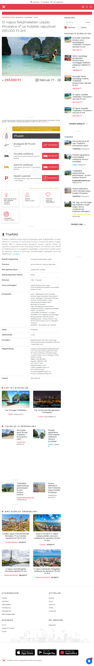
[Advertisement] (31, 101)
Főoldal (4, 598)
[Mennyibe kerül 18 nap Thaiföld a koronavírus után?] (8, 438)
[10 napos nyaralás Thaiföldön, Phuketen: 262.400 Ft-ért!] (68, 98)
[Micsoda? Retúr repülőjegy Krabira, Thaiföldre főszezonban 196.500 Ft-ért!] (68, 80)
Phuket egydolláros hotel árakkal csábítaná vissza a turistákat (53, 435)
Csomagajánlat (58, 2)
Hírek (50, 444)
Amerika (52, 604)
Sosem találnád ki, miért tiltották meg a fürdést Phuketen (54, 488)
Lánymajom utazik (80, 214)
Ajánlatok (36, 2)
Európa (51, 598)
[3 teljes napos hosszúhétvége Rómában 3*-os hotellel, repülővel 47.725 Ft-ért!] (15, 530)
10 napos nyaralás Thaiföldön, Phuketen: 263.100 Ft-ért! (82, 110)
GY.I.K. (4, 625)
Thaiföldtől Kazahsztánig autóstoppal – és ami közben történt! (81, 174)
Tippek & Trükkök (8, 628)
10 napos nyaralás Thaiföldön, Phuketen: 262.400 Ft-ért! (82, 96)
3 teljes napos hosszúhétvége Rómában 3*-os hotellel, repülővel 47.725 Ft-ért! (15, 536)
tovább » (16, 254)
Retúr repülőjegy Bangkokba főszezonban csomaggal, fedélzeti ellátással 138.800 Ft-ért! (81, 61)
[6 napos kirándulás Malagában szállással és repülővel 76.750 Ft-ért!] (47, 566)
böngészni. (48, 129)
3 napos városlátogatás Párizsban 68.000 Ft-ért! (16, 570)
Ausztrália (52, 611)
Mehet (88, 22)
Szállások (46, 2)
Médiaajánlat (6, 611)
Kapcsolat (52, 625)
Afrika (51, 608)
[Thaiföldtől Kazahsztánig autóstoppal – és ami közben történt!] (8, 491)
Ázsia (51, 601)
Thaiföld (21, 442)
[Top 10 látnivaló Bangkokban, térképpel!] (47, 407)
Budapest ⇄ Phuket (24, 144)
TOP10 (10, 414)
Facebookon (44, 122)
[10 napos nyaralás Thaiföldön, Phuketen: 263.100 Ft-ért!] (68, 112)
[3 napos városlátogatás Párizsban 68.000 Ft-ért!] (15, 566)
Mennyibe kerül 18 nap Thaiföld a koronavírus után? (22, 434)
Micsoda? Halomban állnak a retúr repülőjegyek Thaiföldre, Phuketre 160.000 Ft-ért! (81, 42)
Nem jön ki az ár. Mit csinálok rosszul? (44, 188)
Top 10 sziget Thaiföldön (16, 410)
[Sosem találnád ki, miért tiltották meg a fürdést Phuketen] (39, 491)
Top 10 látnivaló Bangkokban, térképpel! (47, 411)
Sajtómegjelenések (8, 614)
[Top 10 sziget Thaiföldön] (15, 407)
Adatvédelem (6, 604)
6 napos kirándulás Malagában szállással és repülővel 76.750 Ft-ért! (47, 571)
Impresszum (6, 608)
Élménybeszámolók (25, 498)
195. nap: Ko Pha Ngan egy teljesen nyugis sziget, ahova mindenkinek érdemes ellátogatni (82, 206)
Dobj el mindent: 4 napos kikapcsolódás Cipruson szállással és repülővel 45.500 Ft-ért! (47, 537)
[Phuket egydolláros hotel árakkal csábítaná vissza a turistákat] (39, 438)
